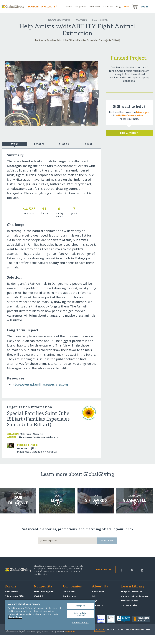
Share (88, 144)
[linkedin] (142, 570)
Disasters (108, 6)
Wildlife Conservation (59, 19)
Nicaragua (81, 19)
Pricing (136, 629)
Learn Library (133, 587)
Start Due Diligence (43, 591)
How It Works (99, 591)
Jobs (94, 596)
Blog (118, 6)
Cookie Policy (15, 617)
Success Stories (129, 605)
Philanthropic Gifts (14, 596)
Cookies (119, 629)
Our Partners (69, 596)
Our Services (69, 591)
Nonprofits (80, 6)
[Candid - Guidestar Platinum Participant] (112, 619)
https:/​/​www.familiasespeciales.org (40, 384)
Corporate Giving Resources (135, 596)
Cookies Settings (80, 622)
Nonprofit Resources (131, 591)
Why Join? (38, 596)
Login (144, 6)
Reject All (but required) (80, 614)
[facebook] (121, 570)
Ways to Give (11, 591)
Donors (10, 587)
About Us (100, 587)
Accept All (80, 605)
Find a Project (129, 133)
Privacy (110, 629)
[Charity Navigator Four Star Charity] (102, 619)
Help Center (103, 569)
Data (147, 629)
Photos (64, 144)
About (69, 6)
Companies (94, 6)
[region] (50, 615)
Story (14, 144)
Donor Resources (129, 600)
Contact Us (97, 605)
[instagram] (132, 570)
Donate (41, 6)
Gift (126, 6)
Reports (39, 144)
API (142, 629)
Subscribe (107, 540)
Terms (128, 629)
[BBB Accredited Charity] (124, 619)
